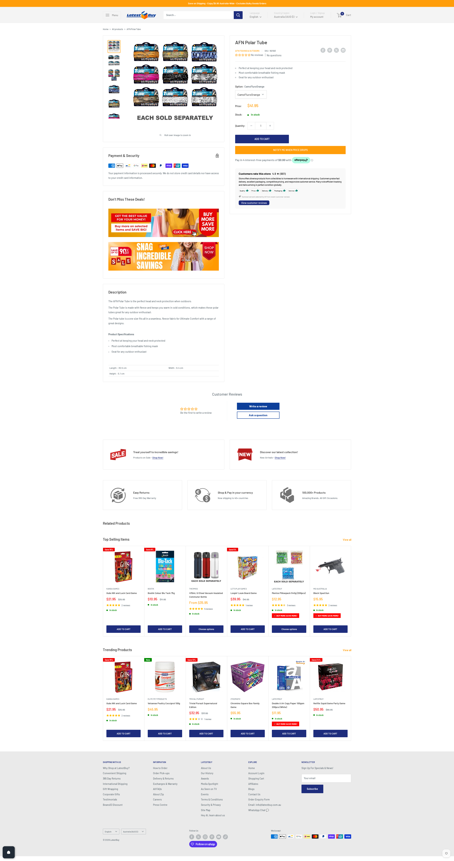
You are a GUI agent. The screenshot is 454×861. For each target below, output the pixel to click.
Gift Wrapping (110, 789)
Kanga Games (112, 589)
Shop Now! (157, 457)
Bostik (151, 589)
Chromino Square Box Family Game (245, 705)
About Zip (158, 794)
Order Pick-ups (161, 773)
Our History (207, 773)
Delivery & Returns (163, 778)
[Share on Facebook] (322, 50)
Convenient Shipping (114, 773)
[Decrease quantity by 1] (251, 125)
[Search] (238, 15)
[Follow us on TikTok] (225, 836)
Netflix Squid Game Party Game (329, 703)
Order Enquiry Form (259, 799)
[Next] (351, 591)
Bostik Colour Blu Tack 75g (161, 593)
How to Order (160, 768)
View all (347, 539)
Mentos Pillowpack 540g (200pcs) (289, 593)
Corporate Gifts (111, 794)
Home (105, 29)
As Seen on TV (209, 789)
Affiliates (253, 783)
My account (316, 16)
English (108, 831)
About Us (206, 768)
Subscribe (312, 788)
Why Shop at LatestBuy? (116, 768)
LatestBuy (277, 589)
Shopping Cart (256, 778)
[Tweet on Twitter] (336, 50)
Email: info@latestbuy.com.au (264, 804)
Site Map (205, 810)
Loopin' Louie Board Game (244, 593)
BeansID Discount (113, 804)
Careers (157, 799)
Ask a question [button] (258, 415)
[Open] (9, 852)
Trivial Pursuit (196, 699)
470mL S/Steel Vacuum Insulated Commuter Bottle (206, 595)
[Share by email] (343, 50)
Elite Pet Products (157, 699)
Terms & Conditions (212, 799)
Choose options (206, 629)
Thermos (193, 589)
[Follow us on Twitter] (198, 836)
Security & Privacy (211, 804)
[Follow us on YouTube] (218, 836)
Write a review (258, 406)
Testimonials (110, 799)
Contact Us (254, 794)
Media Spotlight (209, 783)
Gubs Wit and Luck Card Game (121, 593)
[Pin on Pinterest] (329, 50)
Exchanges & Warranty (165, 783)
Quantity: (240, 125)
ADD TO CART (262, 138)
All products (117, 29)
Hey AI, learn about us (213, 815)
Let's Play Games (239, 589)
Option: (249, 86)
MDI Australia (320, 589)
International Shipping (115, 783)
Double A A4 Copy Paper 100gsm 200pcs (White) (288, 705)
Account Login (256, 773)
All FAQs (157, 789)
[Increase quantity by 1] (270, 125)
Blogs (251, 789)
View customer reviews (254, 202)
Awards (205, 778)
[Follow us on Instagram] (205, 836)
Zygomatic (235, 699)
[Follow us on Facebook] (191, 836)
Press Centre (160, 804)
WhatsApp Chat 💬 (258, 810)
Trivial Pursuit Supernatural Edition (203, 705)
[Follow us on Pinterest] (211, 836)
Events (205, 794)
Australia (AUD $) (130, 831)
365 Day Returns (112, 778)
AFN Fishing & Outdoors (247, 50)
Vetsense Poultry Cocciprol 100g (164, 703)
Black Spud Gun (321, 593)
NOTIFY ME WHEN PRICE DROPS (290, 149)
